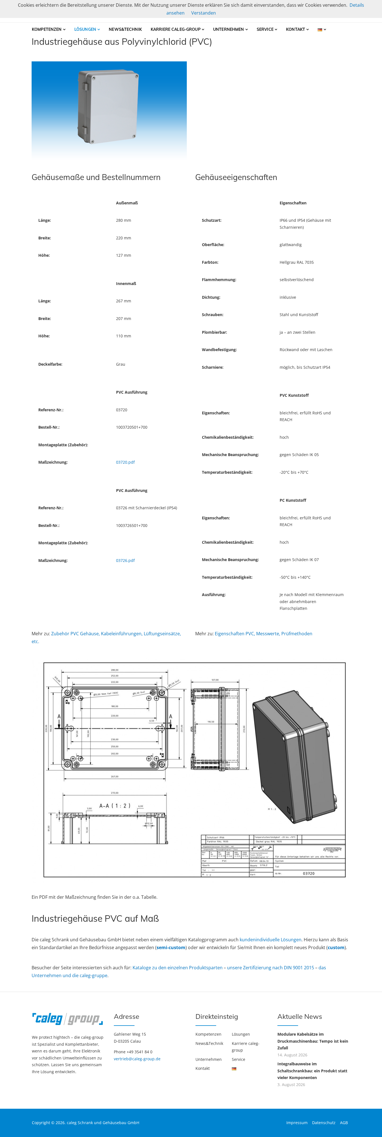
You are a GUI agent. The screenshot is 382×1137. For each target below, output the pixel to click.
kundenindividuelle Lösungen (270, 940)
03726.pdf (125, 560)
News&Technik (125, 29)
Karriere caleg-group (176, 29)
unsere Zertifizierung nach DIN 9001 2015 (271, 968)
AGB (344, 1122)
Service (265, 29)
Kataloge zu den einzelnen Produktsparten (178, 968)
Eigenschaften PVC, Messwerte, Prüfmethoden (263, 634)
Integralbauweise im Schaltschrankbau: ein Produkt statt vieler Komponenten (312, 1070)
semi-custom (171, 947)
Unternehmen (228, 29)
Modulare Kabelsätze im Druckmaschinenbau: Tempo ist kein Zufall (312, 1040)
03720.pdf (125, 462)
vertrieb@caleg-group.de (137, 1058)
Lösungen (85, 29)
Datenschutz (324, 1122)
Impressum (297, 1122)
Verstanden (203, 13)
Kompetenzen (47, 29)
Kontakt (295, 29)
